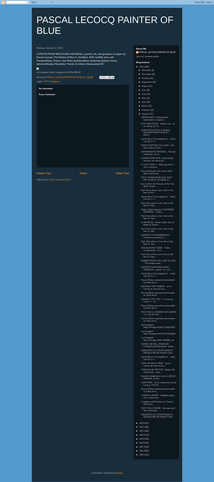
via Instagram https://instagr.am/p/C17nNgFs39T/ (158, 326)
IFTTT (46, 81)
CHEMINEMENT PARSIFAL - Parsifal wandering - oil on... (158, 153)
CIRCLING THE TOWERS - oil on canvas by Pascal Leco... (156, 287)
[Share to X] (106, 77)
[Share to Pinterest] (112, 77)
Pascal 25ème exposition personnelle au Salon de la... (158, 281)
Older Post (122, 173)
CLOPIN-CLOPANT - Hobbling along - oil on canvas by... (158, 396)
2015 (141, 455)
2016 (141, 451)
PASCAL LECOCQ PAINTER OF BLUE (157, 52)
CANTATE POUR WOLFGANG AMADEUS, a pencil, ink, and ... (157, 268)
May (144, 98)
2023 (141, 423)
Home (83, 173)
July (144, 90)
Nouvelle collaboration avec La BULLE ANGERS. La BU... (158, 377)
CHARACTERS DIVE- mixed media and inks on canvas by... (157, 159)
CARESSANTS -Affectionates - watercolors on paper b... (155, 118)
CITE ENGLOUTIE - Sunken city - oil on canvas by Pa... (158, 125)
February (146, 110)
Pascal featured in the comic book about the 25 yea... (156, 172)
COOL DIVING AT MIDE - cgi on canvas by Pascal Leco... (155, 364)
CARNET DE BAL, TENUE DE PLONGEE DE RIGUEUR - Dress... (158, 345)
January (146, 114)
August (145, 86)
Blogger (119, 473)
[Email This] (100, 77)
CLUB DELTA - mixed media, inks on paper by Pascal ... (157, 223)
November (147, 74)
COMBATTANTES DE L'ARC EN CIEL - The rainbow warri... (158, 262)
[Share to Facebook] (109, 77)
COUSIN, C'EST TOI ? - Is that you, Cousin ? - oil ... (157, 300)
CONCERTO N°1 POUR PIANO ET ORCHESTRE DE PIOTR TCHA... (157, 351)
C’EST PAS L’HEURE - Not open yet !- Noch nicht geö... (158, 409)
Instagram (55, 81)
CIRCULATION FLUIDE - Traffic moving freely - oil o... (155, 249)
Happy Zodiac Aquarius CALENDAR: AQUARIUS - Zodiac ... (157, 210)
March (145, 106)
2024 (141, 67)
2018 (141, 443)
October (146, 78)
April (144, 102)
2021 (141, 431)
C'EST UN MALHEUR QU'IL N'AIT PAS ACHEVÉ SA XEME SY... (156, 178)
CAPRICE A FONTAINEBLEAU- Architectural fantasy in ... (155, 236)
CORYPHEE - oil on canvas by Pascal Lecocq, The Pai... (158, 383)
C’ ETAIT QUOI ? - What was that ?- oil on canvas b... (157, 165)
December (147, 70)
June (144, 94)
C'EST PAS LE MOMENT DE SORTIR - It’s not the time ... (158, 313)
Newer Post (44, 173)
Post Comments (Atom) (60, 179)
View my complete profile (147, 56)
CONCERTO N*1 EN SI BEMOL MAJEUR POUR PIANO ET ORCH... (155, 132)
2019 (141, 439)
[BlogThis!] (103, 77)
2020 (141, 435)
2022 (141, 427)
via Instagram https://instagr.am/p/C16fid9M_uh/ (157, 338)
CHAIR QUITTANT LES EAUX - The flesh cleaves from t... (157, 146)
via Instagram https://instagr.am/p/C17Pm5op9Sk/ (158, 332)
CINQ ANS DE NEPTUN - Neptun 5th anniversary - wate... (158, 371)
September (147, 82)
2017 (141, 447)
